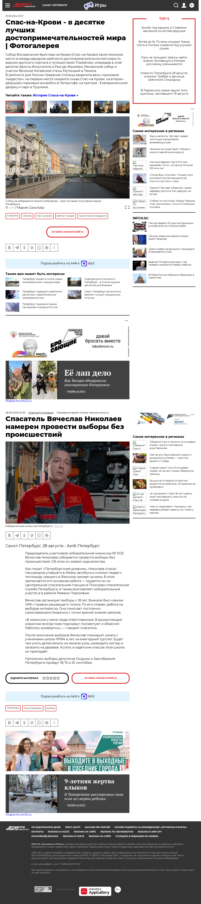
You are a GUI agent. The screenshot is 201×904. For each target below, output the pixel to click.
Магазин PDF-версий (97, 827)
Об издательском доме (46, 827)
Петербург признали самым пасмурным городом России (40, 306)
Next (121, 150)
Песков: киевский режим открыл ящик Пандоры (168, 237)
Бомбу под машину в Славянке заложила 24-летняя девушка (164, 29)
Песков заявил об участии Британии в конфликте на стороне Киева (170, 224)
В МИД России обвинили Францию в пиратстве (171, 276)
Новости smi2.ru (18, 401)
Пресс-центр (72, 827)
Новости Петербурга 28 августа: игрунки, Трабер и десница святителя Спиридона (164, 77)
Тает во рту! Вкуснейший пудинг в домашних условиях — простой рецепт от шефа (170, 457)
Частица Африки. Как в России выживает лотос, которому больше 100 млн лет (171, 165)
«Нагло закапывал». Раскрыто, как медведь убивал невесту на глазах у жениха (172, 509)
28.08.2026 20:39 (15, 412)
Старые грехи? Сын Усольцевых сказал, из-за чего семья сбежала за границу (172, 470)
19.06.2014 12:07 (14, 16)
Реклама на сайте (85, 832)
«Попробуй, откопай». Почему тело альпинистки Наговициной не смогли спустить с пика (171, 178)
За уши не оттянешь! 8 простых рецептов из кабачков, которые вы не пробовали (172, 483)
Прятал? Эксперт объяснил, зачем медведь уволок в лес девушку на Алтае (170, 191)
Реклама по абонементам (116, 832)
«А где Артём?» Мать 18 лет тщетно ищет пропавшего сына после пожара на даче (171, 496)
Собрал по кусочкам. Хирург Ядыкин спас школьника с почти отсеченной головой (172, 204)
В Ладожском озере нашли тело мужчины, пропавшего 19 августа (164, 92)
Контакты (37, 832)
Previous (13, 150)
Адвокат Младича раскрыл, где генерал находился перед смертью (169, 263)
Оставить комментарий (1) (67, 232)
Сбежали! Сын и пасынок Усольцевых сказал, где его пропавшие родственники (173, 445)
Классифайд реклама (44, 836)
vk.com (58, 526)
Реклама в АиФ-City (150, 832)
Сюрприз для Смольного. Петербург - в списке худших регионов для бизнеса (102, 282)
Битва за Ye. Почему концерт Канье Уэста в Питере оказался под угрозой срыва (164, 45)
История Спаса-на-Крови (54, 95)
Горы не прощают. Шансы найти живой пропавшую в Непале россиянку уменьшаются (164, 61)
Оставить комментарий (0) (100, 678)
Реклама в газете (58, 832)
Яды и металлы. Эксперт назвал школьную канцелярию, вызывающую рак (169, 139)
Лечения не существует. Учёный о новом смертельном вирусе (170, 151)
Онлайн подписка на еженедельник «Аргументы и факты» (150, 827)
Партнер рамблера (65, 889)
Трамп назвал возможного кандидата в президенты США (171, 250)
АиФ (11, 207)
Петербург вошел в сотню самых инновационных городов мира (42, 280)
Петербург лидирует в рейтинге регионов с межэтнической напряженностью (42, 294)
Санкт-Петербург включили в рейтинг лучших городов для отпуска (102, 294)
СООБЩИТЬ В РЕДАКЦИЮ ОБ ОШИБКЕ (136, 836)
